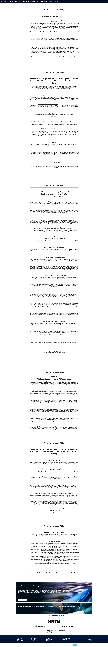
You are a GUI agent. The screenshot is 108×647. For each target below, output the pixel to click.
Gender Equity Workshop (35, 134)
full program (40, 137)
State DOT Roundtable (44, 31)
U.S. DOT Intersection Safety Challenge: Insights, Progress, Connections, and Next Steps (44, 131)
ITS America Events (64, 639)
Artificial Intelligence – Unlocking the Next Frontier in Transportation (48, 104)
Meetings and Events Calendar (66, 638)
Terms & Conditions (89, 638)
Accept (75, 645)
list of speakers (46, 137)
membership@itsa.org (52, 512)
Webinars (32, 641)
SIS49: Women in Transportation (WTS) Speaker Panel (54, 359)
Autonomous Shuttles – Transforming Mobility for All (39, 124)
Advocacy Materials (34, 638)
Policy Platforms (33, 640)
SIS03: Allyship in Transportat (53, 349)
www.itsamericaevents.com (41, 88)
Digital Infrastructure (49, 641)
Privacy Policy (90, 639)
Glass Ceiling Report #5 (51, 262)
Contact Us (56, 1)
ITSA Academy (33, 639)
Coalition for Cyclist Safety (46, 51)
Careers (91, 640)
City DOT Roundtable (35, 26)
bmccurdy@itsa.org (63, 428)
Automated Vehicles (49, 639)
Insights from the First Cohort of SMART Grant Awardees (40, 128)
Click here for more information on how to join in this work (65, 429)
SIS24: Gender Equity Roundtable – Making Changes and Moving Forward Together (54, 352)
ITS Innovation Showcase (47, 41)
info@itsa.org (18, 641)
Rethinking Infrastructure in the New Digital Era (51, 97)
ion (58, 349)
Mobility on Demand (49, 640)
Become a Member (22, 599)
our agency (62, 260)
